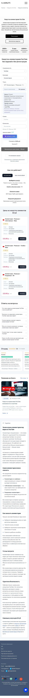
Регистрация (14, 36)
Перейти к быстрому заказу (13, 186)
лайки (17, 625)
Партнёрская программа (7, 653)
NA (6, 3)
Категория (5, 75)
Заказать (22, 238)
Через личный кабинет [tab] (20, 175)
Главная (3, 8)
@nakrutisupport (16, 668)
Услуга (4, 82)
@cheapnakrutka (12, 671)
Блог (2, 649)
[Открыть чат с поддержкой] (26, 690)
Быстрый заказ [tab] (7, 175)
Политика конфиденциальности (9, 656)
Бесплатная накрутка (14, 41)
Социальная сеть (7, 68)
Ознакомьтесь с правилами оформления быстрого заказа (14, 160)
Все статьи (23, 378)
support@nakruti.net (10, 666)
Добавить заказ (11, 136)
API (2, 646)
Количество (6, 123)
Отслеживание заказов (14, 155)
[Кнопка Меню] (26, 3)
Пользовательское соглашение (9, 658)
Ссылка (4, 116)
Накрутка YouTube (11, 8)
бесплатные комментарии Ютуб (12, 632)
